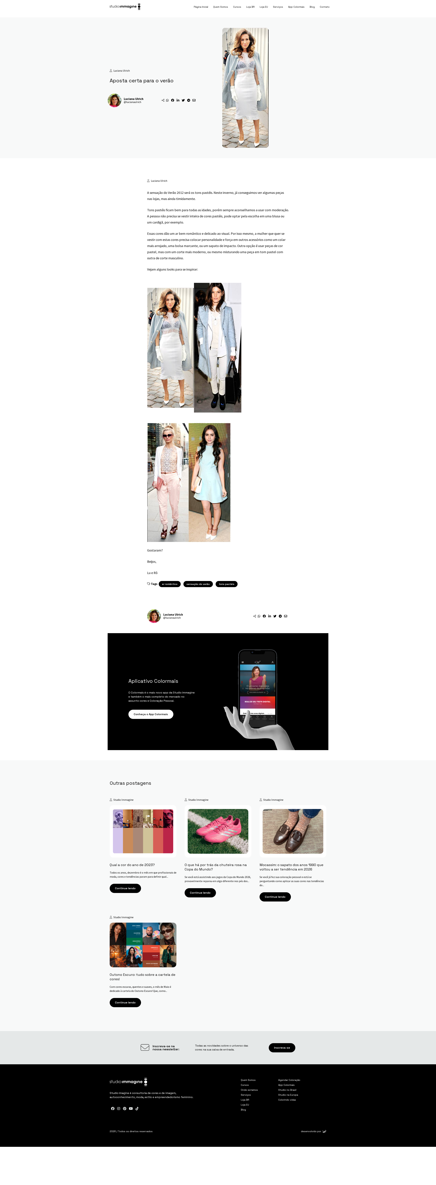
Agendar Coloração (289, 1080)
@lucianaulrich (132, 102)
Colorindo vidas (287, 1099)
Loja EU (264, 6)
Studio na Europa (288, 1094)
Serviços (278, 6)
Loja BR (250, 6)
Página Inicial (201, 6)
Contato (325, 6)
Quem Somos (220, 6)
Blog (312, 6)
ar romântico (169, 584)
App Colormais (296, 6)
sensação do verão (198, 584)
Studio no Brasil (287, 1089)
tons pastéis (226, 584)
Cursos (237, 6)
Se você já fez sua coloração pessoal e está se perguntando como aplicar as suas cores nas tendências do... (292, 881)
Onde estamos (249, 1089)
